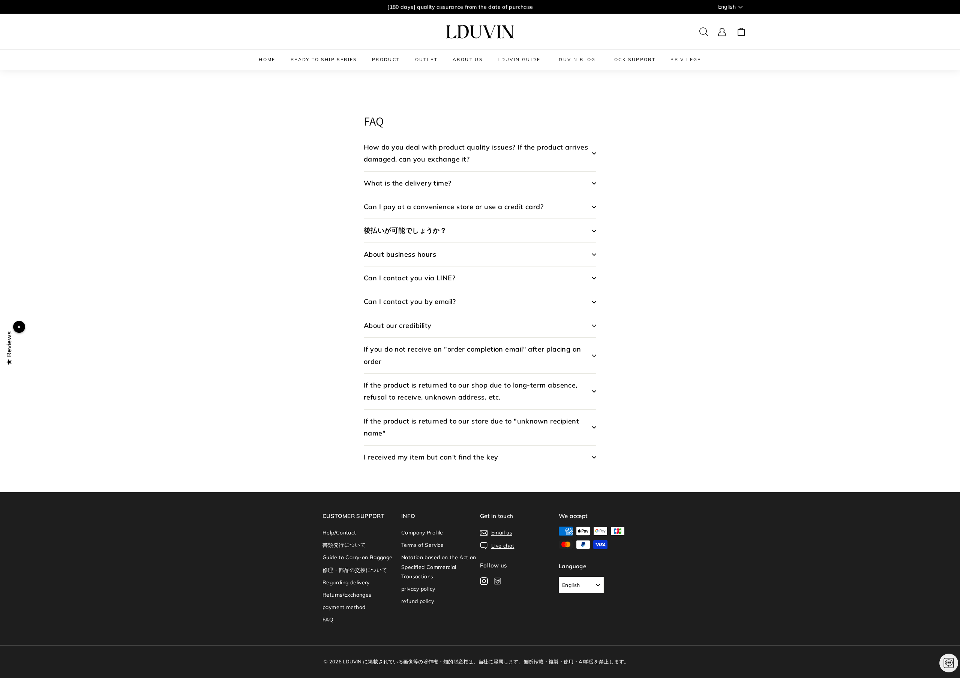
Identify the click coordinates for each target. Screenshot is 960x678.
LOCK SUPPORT (633, 59)
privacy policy (418, 588)
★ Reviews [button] (9, 348)
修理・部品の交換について (354, 570)
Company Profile (422, 532)
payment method (343, 607)
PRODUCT (386, 59)
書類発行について (344, 545)
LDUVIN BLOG (575, 59)
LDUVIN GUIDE (519, 59)
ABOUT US (468, 59)
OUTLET (426, 59)
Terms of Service (422, 545)
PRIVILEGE (685, 59)
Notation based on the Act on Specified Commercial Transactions (438, 566)
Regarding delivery (346, 582)
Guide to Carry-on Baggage (357, 557)
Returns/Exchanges (346, 594)
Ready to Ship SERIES (324, 59)
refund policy (417, 601)
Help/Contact (339, 532)
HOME (267, 59)
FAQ (327, 619)
